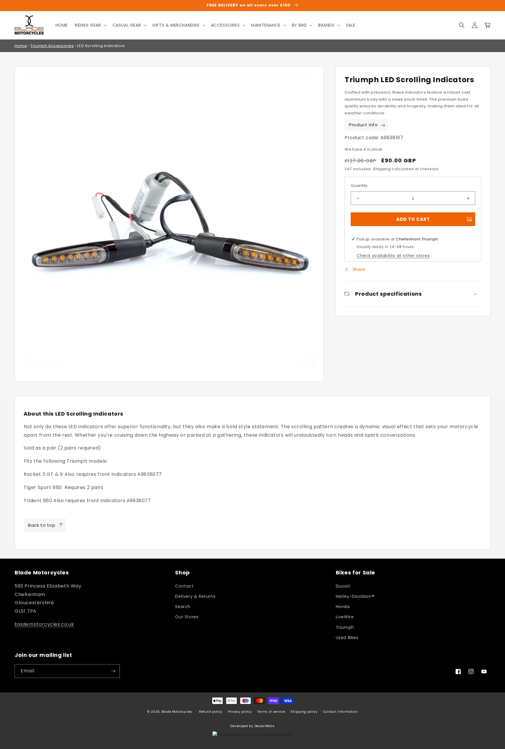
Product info (363, 125)
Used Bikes (347, 637)
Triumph (345, 627)
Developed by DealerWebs (252, 726)
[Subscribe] (113, 671)
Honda (343, 606)
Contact (184, 586)
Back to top (42, 525)
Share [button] (358, 269)
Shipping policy (304, 712)
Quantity (359, 185)
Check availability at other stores (393, 256)
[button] (90, 25)
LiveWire (345, 617)
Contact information (340, 712)
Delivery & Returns (195, 596)
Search (183, 606)
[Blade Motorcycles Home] (29, 25)
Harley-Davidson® (355, 596)
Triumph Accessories (52, 46)
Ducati (343, 586)
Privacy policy (240, 712)
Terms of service (271, 712)
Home (21, 46)
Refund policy (210, 712)
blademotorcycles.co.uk (44, 624)
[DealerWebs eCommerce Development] (252, 734)
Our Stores (186, 617)
